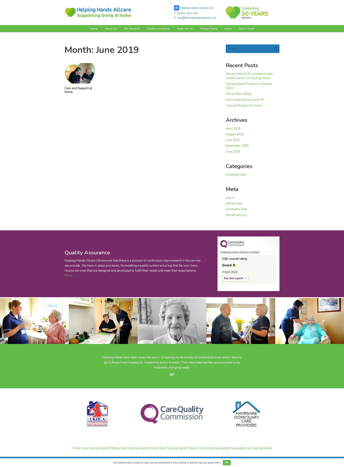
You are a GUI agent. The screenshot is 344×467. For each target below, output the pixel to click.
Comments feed (236, 209)
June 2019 (233, 152)
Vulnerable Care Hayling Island (251, 448)
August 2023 (235, 134)
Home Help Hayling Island (167, 448)
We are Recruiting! (238, 94)
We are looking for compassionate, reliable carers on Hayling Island (249, 76)
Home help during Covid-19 (245, 100)
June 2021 (233, 140)
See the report (233, 278)
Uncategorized (235, 175)
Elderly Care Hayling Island (128, 448)
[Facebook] (176, 7)
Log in (230, 198)
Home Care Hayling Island (90, 448)
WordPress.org (236, 215)
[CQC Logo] (232, 246)
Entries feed (234, 203)
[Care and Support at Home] (79, 73)
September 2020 (237, 146)
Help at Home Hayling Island (207, 448)
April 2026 (233, 128)
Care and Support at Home (78, 90)
